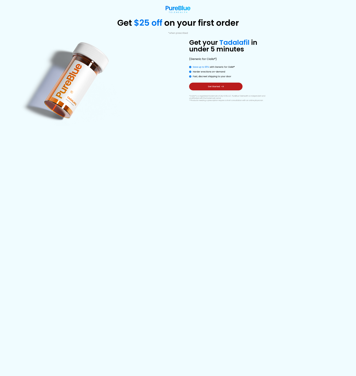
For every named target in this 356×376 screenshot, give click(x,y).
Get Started (214, 86)
